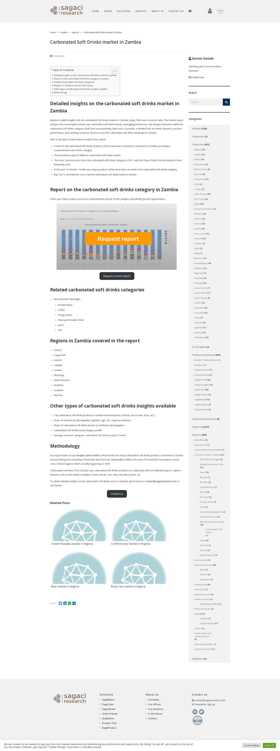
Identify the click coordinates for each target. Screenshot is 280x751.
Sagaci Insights (201, 384)
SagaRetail (199, 399)
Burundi (198, 174)
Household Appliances (211, 511)
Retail (197, 613)
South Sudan (200, 297)
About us (158, 11)
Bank (202, 569)
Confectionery (207, 487)
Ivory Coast (199, 233)
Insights (141, 11)
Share (53, 603)
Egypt (197, 203)
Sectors (196, 434)
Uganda (198, 327)
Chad (196, 184)
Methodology (60, 92)
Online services (202, 599)
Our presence (155, 709)
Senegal (198, 283)
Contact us (176, 11)
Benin (197, 159)
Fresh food (199, 589)
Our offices (154, 704)
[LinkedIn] (195, 711)
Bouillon (204, 482)
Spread (203, 550)
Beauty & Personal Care (211, 464)
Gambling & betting (209, 603)
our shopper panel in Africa (86, 455)
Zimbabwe (199, 337)
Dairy (202, 492)
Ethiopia (198, 213)
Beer (202, 472)
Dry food (204, 497)
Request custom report (117, 276)
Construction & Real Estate (207, 449)
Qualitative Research (204, 418)
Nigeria (197, 273)
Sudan (197, 302)
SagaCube (199, 389)
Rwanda (198, 278)
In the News (199, 346)
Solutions (123, 11)
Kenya (197, 238)
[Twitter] (201, 711)
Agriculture (199, 439)
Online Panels (201, 369)
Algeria (197, 149)
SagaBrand (199, 379)
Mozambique (200, 263)
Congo (197, 189)
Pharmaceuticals (202, 608)
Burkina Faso (200, 169)
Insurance (205, 579)
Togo (196, 317)
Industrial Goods (202, 594)
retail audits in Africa (121, 459)
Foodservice (200, 584)
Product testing (201, 374)
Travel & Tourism (202, 649)
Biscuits (203, 477)
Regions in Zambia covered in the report (73, 85)
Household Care (208, 516)
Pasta (203, 540)
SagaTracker (200, 409)
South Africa (200, 292)
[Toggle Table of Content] (113, 71)
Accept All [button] (269, 745)
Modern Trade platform (205, 360)
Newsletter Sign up (205, 704)
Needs (108, 11)
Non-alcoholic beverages (212, 521)
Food (202, 506)
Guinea (198, 228)
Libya (196, 248)
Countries (197, 144)
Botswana (199, 164)
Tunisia (197, 322)
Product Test (109, 723)
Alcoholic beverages (210, 459)
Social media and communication (202, 635)
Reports (196, 426)
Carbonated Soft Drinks (214, 531)
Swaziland (199, 307)
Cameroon (199, 179)
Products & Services (203, 354)
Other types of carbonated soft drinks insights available (80, 89)
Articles (196, 128)
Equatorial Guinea (203, 208)
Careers (152, 718)
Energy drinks (206, 501)
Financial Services (203, 564)
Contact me (197, 77)
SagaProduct (200, 394)
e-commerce (200, 560)
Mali (196, 253)
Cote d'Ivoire (200, 194)
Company (153, 699)
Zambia (198, 332)
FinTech (203, 574)
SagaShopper (201, 404)
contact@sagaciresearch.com (161, 481)
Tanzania (199, 312)
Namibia (198, 268)
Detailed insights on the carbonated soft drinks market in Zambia (85, 75)
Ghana (197, 223)
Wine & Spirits (207, 555)
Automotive (199, 444)
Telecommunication (203, 644)
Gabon (197, 218)
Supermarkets (207, 623)
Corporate (198, 136)
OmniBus (198, 365)
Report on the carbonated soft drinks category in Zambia (81, 78)
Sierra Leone (200, 288)
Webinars (197, 658)
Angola (197, 154)
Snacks (197, 628)
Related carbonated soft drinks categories (74, 82)
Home (95, 11)
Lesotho (198, 243)
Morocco (198, 258)
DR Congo (199, 199)
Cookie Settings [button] (251, 745)
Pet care (204, 545)
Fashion (204, 618)
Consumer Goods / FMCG (206, 454)
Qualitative (108, 718)
